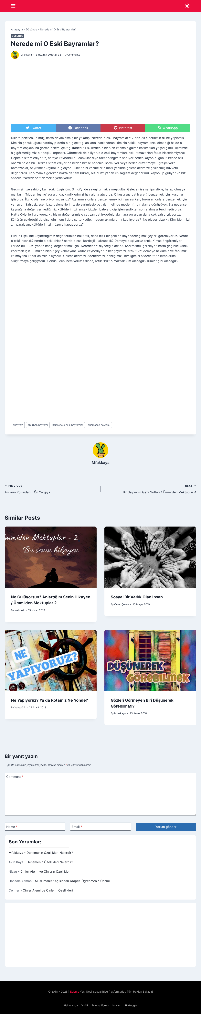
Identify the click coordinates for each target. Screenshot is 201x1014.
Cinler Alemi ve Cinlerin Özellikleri (45, 871)
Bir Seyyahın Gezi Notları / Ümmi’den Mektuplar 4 (159, 489)
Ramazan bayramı (99, 424)
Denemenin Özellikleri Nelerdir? (49, 853)
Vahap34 (20, 707)
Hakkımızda (71, 1005)
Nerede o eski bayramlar (67, 424)
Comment (14, 777)
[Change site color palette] (187, 5)
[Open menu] (13, 5)
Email (77, 827)
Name (11, 827)
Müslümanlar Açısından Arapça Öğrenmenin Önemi (72, 881)
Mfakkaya (26, 54)
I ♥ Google (130, 1005)
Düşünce (31, 29)
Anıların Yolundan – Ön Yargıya (27, 489)
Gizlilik (85, 1005)
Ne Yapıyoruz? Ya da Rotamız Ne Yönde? (49, 700)
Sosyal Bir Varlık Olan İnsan (137, 597)
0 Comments (72, 54)
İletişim (116, 1005)
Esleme (74, 991)
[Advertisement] (100, 92)
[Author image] (15, 55)
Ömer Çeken (121, 604)
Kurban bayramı (38, 424)
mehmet (19, 610)
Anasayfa (17, 29)
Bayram (18, 424)
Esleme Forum (100, 1005)
